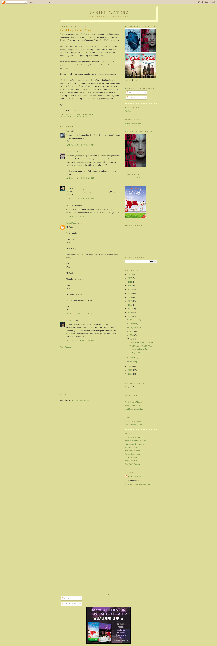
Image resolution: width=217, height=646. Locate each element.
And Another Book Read (135, 450)
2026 (130, 274)
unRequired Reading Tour (139, 352)
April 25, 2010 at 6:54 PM (80, 198)
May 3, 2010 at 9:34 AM (79, 216)
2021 (130, 281)
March (133, 357)
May (132, 335)
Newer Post (64, 394)
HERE (88, 52)
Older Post (116, 394)
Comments (132, 97)
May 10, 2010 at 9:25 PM (79, 313)
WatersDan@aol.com (133, 123)
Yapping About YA (132, 405)
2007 (130, 373)
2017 (130, 297)
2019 (130, 289)
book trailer (74, 117)
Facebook (129, 111)
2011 (130, 312)
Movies (85, 117)
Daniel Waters (108, 12)
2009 (130, 366)
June (132, 331)
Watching (70, 151)
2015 (130, 304)
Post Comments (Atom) (80, 400)
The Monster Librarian (134, 409)
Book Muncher (131, 460)
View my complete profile (137, 484)
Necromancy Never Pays (134, 443)
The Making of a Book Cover (141, 342)
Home (90, 394)
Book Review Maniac (133, 402)
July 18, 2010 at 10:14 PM (80, 340)
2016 (130, 301)
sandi (68, 184)
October (133, 323)
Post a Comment (66, 347)
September (134, 327)
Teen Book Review (132, 464)
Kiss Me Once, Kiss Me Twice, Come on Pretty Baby (141, 347)
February (134, 361)
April (132, 339)
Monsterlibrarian (131, 447)
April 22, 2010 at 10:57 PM (81, 145)
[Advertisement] (90, 370)
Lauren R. (70, 320)
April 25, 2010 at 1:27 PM (80, 178)
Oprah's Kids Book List (134, 424)
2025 (130, 278)
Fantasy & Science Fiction (135, 440)
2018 (130, 293)
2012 (130, 308)
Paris (68, 131)
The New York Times (133, 437)
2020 (130, 285)
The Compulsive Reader (134, 457)
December (134, 319)
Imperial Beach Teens (133, 398)
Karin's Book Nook (132, 453)
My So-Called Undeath (134, 177)
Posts (130, 92)
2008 (130, 370)
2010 (130, 316)
